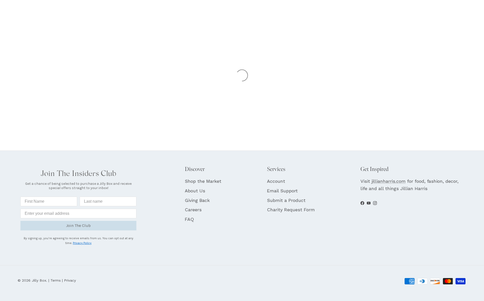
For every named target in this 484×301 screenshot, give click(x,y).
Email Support (282, 190)
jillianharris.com (389, 181)
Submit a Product (286, 200)
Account (276, 181)
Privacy (70, 280)
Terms (55, 280)
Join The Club (78, 225)
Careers (193, 209)
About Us (195, 190)
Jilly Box (39, 280)
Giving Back (197, 200)
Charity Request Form (291, 209)
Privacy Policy (82, 243)
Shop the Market (203, 181)
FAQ (189, 219)
